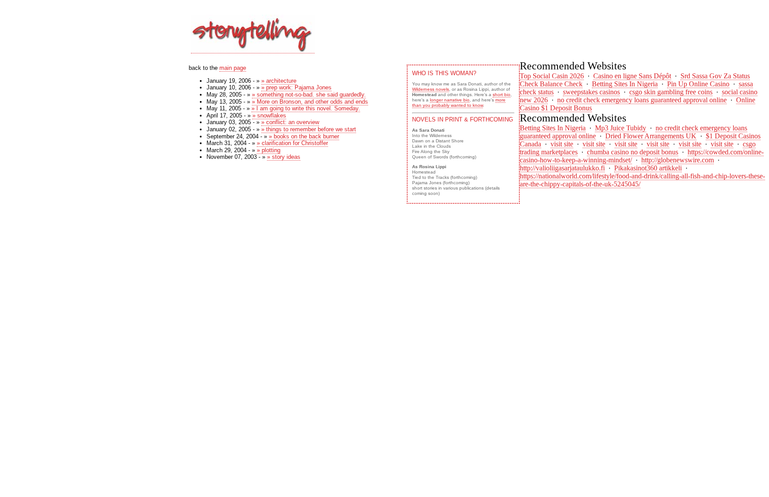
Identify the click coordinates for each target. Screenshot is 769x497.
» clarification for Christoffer (292, 143)
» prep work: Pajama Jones (296, 87)
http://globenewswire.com (677, 160)
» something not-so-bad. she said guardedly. (309, 94)
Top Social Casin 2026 (552, 76)
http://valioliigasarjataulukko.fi (562, 168)
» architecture (278, 80)
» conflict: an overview (290, 122)
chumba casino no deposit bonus (632, 152)
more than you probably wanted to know (459, 102)
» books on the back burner (304, 136)
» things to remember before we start (308, 129)
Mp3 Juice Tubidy (620, 128)
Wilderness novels (430, 89)
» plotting (268, 150)
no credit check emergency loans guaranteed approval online (642, 100)
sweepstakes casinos (591, 92)
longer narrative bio (449, 99)
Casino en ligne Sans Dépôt (632, 76)
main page (232, 68)
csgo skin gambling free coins (670, 92)
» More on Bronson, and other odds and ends (310, 101)
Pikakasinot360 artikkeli (648, 168)
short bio (501, 94)
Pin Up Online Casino (698, 84)
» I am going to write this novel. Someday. (305, 108)
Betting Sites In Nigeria (625, 84)
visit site (561, 144)
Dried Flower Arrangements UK (650, 136)
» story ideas (283, 157)
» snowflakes (269, 115)
